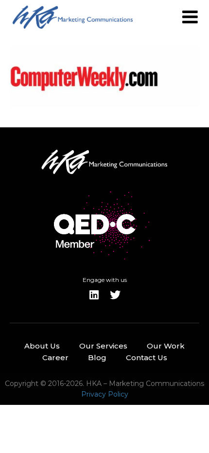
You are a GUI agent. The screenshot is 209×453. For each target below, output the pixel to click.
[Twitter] (115, 295)
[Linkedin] (93, 295)
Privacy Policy (104, 394)
